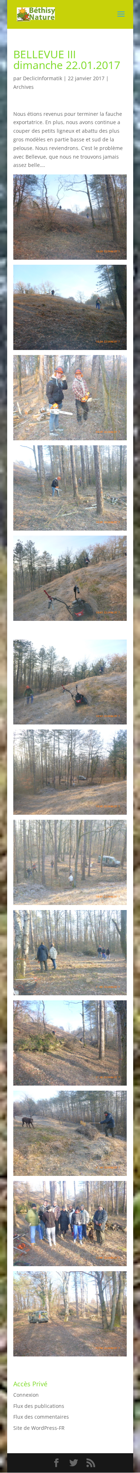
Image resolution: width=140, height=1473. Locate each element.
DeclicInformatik (42, 78)
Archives (23, 86)
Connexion (26, 1394)
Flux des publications (38, 1405)
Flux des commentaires (41, 1416)
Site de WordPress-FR (39, 1427)
